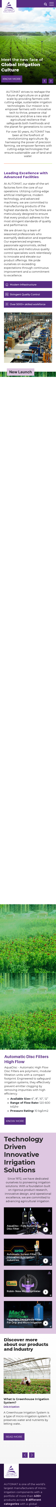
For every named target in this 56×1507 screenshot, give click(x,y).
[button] (31, 1455)
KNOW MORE (12, 78)
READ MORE (26, 1436)
